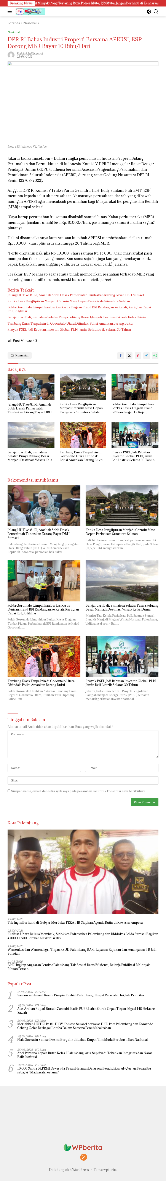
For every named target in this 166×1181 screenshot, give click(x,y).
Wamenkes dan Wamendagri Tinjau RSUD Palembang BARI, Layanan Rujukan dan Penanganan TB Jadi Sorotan (82, 951)
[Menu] (10, 11)
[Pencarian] (155, 11)
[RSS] (83, 1157)
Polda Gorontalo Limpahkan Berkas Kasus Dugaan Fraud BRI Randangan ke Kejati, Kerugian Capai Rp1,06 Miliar (79, 309)
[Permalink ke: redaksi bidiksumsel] (11, 55)
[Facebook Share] (120, 355)
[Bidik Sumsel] (29, 11)
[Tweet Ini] (129, 355)
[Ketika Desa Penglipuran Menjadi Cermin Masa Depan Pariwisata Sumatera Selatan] (83, 387)
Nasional (14, 32)
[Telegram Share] (146, 355)
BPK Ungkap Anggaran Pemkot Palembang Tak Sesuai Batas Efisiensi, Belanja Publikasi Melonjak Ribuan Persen (79, 967)
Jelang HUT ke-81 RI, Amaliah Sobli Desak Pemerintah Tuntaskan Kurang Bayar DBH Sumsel (76, 295)
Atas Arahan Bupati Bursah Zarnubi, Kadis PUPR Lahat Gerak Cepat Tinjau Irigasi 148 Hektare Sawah (86, 1011)
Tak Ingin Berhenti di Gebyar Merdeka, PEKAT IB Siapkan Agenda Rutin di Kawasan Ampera (75, 923)
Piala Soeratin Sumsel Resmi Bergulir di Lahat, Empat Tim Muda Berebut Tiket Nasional (82, 1040)
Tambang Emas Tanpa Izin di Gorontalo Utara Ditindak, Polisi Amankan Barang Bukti (70, 323)
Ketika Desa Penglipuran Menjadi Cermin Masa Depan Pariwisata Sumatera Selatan (69, 301)
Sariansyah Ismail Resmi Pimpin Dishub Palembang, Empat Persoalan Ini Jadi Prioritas (80, 995)
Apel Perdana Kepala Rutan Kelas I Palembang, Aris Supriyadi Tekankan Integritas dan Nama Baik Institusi (84, 1055)
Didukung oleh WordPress (69, 1170)
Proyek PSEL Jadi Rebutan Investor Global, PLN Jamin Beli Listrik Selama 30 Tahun (69, 330)
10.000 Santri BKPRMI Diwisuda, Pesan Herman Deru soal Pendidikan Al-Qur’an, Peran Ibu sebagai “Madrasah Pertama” (84, 1070)
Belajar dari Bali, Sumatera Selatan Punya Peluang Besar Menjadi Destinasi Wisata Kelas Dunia (77, 317)
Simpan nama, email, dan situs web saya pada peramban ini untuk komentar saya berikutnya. (78, 791)
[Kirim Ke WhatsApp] (155, 355)
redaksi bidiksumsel (30, 53)
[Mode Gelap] (148, 11)
